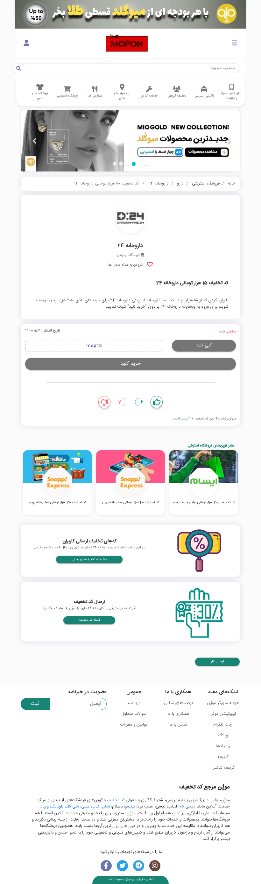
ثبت (35, 704)
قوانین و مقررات (133, 724)
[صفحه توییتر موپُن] (122, 865)
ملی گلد (72, 806)
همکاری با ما (178, 713)
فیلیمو (130, 806)
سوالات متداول (134, 713)
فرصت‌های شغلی (178, 703)
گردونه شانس (223, 767)
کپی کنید (204, 345)
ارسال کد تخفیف (89, 620)
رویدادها (223, 746)
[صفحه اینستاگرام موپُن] (155, 865)
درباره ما (134, 703)
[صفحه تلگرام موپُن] (138, 865)
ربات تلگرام (222, 724)
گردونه (223, 756)
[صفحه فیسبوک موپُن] (106, 865)
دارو (180, 183)
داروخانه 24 (158, 183)
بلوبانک (57, 806)
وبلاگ (223, 735)
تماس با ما (178, 724)
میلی (85, 806)
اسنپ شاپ (101, 806)
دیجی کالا (187, 806)
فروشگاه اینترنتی (206, 183)
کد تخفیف (115, 800)
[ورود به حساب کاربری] (26, 43)
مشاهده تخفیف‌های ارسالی (89, 559)
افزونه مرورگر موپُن (223, 703)
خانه (231, 183)
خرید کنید (130, 363)
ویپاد (44, 806)
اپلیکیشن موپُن (223, 713)
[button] (146, 164)
